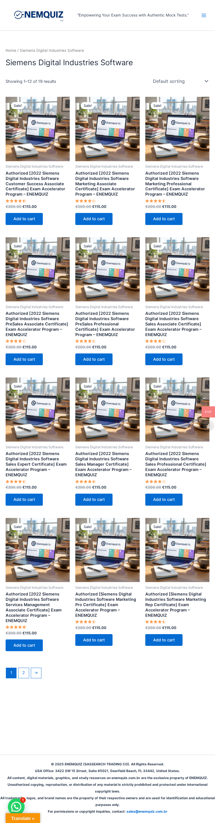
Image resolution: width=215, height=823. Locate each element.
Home (11, 50)
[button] (16, 806)
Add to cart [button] (24, 218)
